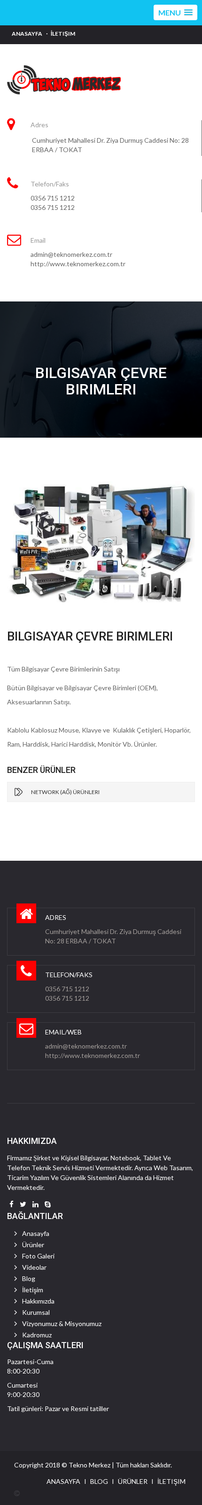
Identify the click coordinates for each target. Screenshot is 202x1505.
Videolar (34, 1267)
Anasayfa (27, 33)
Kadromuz (37, 1335)
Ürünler (33, 1245)
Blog (28, 1278)
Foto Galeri (38, 1256)
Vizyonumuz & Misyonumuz (61, 1323)
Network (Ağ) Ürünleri (65, 791)
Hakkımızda (38, 1301)
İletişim (63, 33)
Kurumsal (36, 1312)
